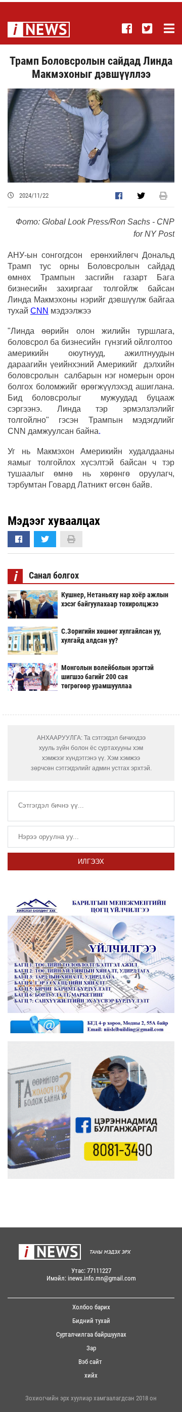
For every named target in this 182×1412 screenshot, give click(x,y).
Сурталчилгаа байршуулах (91, 1334)
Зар (91, 1348)
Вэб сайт (90, 1361)
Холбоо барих (91, 1307)
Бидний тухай (91, 1321)
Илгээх (91, 861)
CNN (39, 310)
